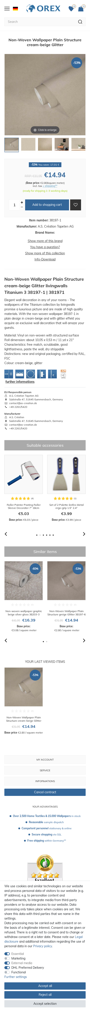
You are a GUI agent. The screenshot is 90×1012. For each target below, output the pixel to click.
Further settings (15, 977)
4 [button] (46, 535)
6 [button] (53, 535)
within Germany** (46, 840)
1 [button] (36, 535)
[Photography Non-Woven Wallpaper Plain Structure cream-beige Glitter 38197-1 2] (28, 146)
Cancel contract (45, 792)
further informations (20, 382)
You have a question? (45, 247)
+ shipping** (50, 186)
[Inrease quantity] (22, 202)
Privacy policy (42, 946)
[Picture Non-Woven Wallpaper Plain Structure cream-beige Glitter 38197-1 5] (78, 146)
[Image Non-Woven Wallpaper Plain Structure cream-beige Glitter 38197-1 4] (61, 146)
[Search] (80, 21)
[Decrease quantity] (22, 207)
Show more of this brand (45, 241)
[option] (23, 488)
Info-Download (45, 259)
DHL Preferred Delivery (27, 968)
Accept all (45, 986)
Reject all (45, 995)
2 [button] (40, 535)
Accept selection (45, 1004)
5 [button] (49, 535)
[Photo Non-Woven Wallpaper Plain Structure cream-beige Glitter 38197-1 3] (45, 146)
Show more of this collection (45, 253)
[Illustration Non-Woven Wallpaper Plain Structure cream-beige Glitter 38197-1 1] (11, 146)
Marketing (18, 958)
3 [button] (43, 535)
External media (21, 963)
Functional (18, 972)
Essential (17, 954)
